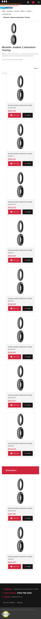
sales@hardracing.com (17, 596)
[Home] (4, 2)
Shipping (19, 602)
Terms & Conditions (9, 602)
